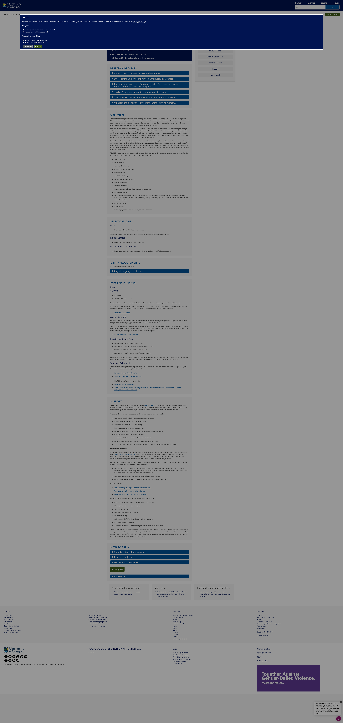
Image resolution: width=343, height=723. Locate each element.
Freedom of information (181, 655)
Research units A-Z (95, 615)
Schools (175, 630)
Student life (8, 628)
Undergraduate (9, 617)
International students (11, 626)
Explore (324, 3)
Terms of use (177, 663)
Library (175, 637)
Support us (261, 620)
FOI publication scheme (181, 657)
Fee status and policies (122, 313)
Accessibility (177, 622)
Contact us (92, 653)
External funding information (124, 384)
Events (175, 628)
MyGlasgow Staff (262, 661)
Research (311, 3)
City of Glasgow (178, 617)
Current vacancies (263, 636)
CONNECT (261, 611)
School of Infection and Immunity (124, 454)
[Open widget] (338, 718)
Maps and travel (178, 624)
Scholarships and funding (12, 630)
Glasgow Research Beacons (98, 620)
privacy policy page (139, 22)
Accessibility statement (180, 653)
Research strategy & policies (98, 622)
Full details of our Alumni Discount (126, 335)
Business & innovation (264, 622)
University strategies (180, 639)
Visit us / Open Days (11, 632)
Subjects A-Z (8, 615)
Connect (336, 3)
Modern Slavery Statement (182, 659)
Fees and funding (215, 63)
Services (175, 635)
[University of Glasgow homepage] (11, 5)
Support (215, 69)
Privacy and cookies (179, 661)
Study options (215, 51)
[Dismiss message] (341, 702)
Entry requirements (215, 57)
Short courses (8, 624)
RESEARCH (93, 611)
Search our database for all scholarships (127, 376)
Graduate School (149, 405)
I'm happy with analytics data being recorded (39, 30)
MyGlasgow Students (264, 653)
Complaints (261, 628)
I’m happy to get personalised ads (35, 40)
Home (6, 14)
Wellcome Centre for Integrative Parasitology (129, 491)
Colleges (176, 632)
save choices (28, 46)
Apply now (119, 569)
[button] (149, 73)
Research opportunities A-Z (98, 617)
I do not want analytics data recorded (36, 32)
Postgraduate (8, 620)
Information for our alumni (266, 617)
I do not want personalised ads (34, 42)
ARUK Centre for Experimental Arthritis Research (130, 494)
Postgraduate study (17, 14)
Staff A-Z (260, 615)
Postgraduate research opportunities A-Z (115, 648)
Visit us (175, 620)
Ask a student (261, 626)
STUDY (7, 611)
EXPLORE (176, 611)
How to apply (215, 75)
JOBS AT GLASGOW (265, 632)
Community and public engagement (269, 624)
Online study (8, 622)
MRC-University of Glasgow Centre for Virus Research (132, 488)
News (175, 626)
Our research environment (97, 626)
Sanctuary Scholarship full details (125, 373)
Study (299, 3)
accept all (38, 46)
